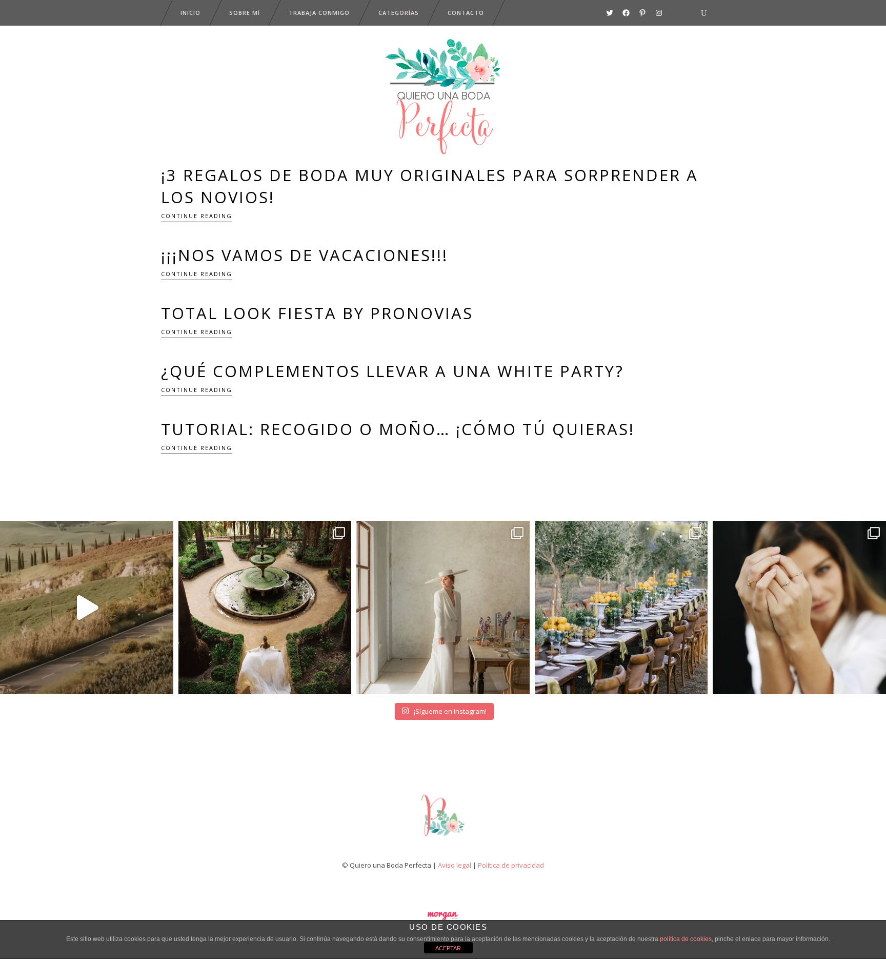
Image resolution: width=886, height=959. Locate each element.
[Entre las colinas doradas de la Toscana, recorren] (86, 607)
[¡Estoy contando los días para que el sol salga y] (621, 607)
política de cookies (686, 939)
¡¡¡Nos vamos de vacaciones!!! (304, 255)
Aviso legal (454, 865)
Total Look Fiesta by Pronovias (317, 313)
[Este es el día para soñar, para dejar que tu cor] (265, 607)
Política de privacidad (511, 865)
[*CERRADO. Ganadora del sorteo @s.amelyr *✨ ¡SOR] (799, 607)
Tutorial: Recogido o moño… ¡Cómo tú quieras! (398, 429)
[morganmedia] (443, 838)
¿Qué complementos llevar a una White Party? (392, 371)
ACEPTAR (448, 948)
